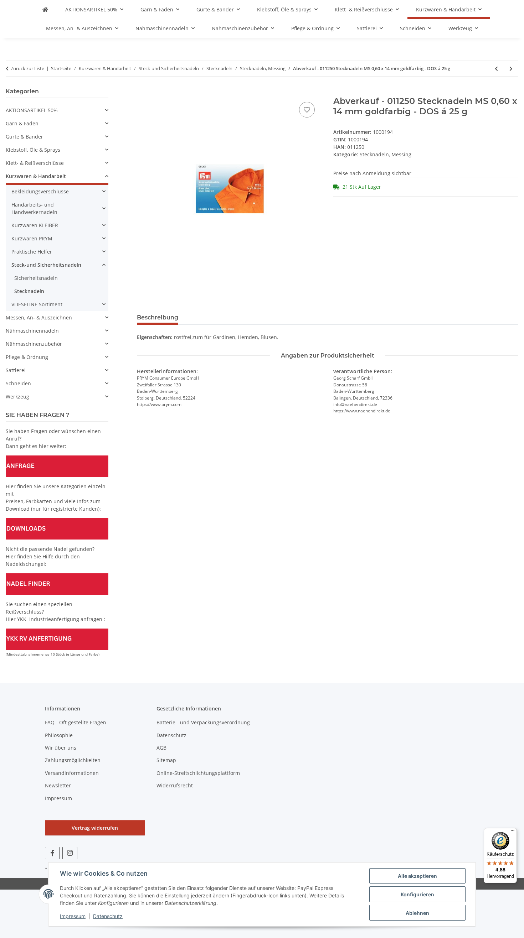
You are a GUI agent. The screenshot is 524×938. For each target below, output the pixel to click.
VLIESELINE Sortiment (36, 304)
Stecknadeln (29, 291)
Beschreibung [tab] (157, 317)
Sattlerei (16, 370)
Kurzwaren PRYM (31, 238)
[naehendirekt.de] (45, 9)
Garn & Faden (22, 123)
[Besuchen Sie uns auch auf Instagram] (69, 853)
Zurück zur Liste (27, 68)
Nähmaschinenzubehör (34, 343)
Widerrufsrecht (174, 785)
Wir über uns (60, 747)
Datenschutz (108, 916)
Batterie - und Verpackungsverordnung (203, 722)
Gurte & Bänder (24, 136)
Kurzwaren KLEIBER (34, 225)
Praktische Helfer (31, 251)
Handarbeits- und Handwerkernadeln (34, 208)
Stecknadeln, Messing (385, 154)
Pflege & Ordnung (27, 357)
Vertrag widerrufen (95, 827)
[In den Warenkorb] (142, 92)
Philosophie (59, 735)
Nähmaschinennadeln (32, 330)
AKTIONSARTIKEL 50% (32, 110)
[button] (57, 110)
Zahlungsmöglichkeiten (73, 760)
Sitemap (166, 760)
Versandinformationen (72, 773)
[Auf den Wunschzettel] (307, 110)
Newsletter (58, 785)
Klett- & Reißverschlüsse (35, 163)
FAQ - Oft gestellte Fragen (75, 722)
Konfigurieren (417, 894)
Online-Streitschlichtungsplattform (198, 773)
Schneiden (18, 383)
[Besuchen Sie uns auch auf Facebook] (52, 853)
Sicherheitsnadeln (36, 278)
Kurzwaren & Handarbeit (36, 176)
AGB (161, 747)
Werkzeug (17, 396)
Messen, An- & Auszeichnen (39, 317)
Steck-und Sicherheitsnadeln (46, 264)
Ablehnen (417, 913)
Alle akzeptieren (417, 876)
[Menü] (512, 832)
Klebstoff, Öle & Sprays (33, 149)
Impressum (73, 916)
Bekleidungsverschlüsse (40, 191)
